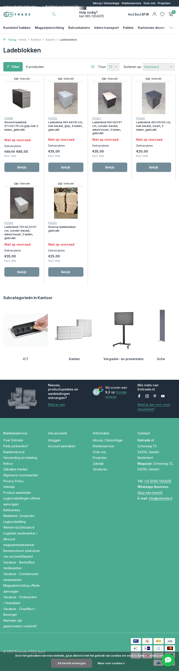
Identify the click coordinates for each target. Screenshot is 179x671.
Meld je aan (56, 404)
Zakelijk (98, 9)
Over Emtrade (13, 440)
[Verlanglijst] (162, 14)
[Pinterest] (155, 396)
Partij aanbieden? (15, 446)
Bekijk (21, 167)
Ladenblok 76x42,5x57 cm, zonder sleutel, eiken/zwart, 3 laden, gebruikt (20, 232)
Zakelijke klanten (15, 469)
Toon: (102, 67)
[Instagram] (147, 396)
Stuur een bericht (150, 492)
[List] (93, 67)
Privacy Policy (13, 481)
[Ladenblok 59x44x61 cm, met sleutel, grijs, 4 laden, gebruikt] (65, 98)
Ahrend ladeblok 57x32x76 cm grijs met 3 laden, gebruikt (21, 125)
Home (22, 39)
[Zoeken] (54, 14)
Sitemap (9, 487)
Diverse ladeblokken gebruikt (62, 228)
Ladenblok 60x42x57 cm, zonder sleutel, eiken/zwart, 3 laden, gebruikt (107, 127)
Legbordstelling (14, 522)
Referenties (11, 510)
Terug (11, 39)
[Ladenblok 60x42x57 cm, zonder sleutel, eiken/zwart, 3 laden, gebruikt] (109, 98)
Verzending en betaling (20, 457)
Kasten (50, 39)
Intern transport (106, 27)
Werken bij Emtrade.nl (18, 527)
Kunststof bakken (17, 27)
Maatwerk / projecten (18, 516)
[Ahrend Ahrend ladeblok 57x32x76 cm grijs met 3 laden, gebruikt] (21, 98)
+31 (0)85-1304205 (157, 481)
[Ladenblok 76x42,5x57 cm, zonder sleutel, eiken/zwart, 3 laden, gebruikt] (21, 203)
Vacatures (111, 9)
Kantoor (36, 39)
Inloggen (54, 440)
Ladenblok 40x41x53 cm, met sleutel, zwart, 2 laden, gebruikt (153, 125)
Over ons (149, 3)
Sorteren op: (133, 67)
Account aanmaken (62, 446)
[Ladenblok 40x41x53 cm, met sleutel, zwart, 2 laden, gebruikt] (153, 98)
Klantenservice (131, 3)
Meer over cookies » (111, 663)
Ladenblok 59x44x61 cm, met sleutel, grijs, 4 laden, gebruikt (65, 125)
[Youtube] (163, 396)
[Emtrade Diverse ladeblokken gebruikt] (65, 203)
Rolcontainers (79, 27)
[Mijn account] (154, 14)
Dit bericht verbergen (72, 663)
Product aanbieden (17, 492)
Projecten (164, 3)
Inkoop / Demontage (106, 3)
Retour (8, 463)
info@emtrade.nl (160, 498)
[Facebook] (139, 396)
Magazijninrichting (49, 27)
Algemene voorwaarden (20, 475)
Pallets (128, 27)
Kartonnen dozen (151, 27)
